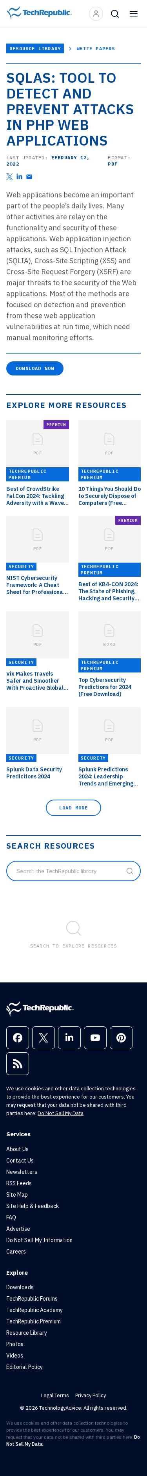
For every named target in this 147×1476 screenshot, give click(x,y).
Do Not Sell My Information (39, 1240)
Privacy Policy (90, 1395)
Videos (14, 1355)
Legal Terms (55, 1395)
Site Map (17, 1194)
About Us (17, 1149)
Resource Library (35, 48)
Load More (73, 808)
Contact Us (20, 1160)
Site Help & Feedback (32, 1206)
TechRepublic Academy (34, 1310)
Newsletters (21, 1171)
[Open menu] (134, 14)
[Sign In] (96, 14)
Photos (15, 1344)
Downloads (20, 1287)
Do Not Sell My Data (60, 1113)
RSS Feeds (19, 1183)
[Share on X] (9, 176)
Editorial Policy (24, 1366)
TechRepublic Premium (33, 1321)
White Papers (95, 48)
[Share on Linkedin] (19, 176)
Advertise (18, 1228)
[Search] (115, 14)
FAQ (11, 1217)
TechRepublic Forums (32, 1298)
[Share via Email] (29, 176)
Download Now (35, 368)
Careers (16, 1251)
